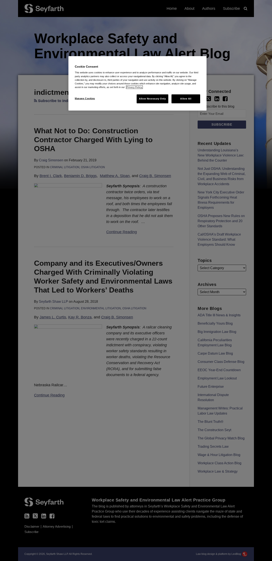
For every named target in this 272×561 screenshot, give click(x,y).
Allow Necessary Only (152, 98)
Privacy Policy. (134, 87)
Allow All (185, 98)
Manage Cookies (85, 98)
